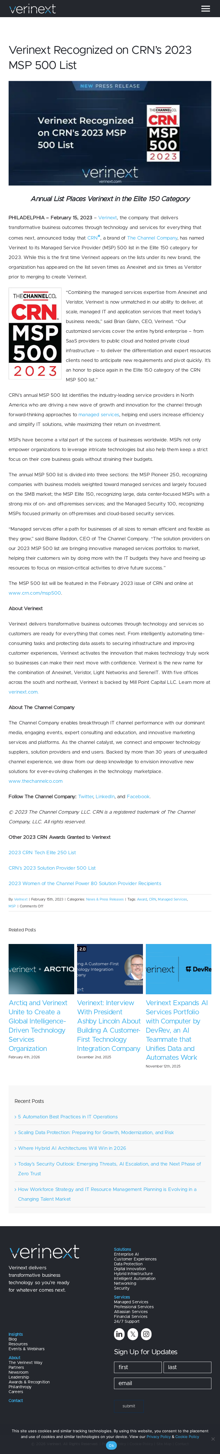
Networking (125, 1274)
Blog (13, 1330)
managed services (98, 414)
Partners (16, 1359)
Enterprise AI (126, 1245)
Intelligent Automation (135, 1270)
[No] (213, 1439)
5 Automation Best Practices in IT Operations (67, 1107)
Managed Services (172, 899)
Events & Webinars (27, 1340)
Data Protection (128, 1255)
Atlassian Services (131, 1303)
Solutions (122, 1240)
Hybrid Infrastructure (133, 1265)
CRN (92, 238)
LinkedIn (105, 796)
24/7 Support (127, 1312)
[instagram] (146, 1325)
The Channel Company (152, 238)
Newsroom (18, 1363)
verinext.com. (24, 692)
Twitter (85, 796)
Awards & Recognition (29, 1373)
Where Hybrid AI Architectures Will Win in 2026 (72, 1139)
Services (122, 1288)
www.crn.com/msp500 (35, 593)
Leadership (19, 1368)
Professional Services (134, 1298)
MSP (12, 906)
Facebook (138, 796)
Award (142, 899)
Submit (129, 1397)
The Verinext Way (25, 1354)
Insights (16, 1325)
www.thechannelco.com (35, 781)
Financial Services (131, 1308)
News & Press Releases (105, 899)
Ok (111, 1445)
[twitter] (132, 1325)
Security (121, 1279)
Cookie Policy (187, 1436)
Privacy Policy (159, 1436)
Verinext (107, 217)
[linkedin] (119, 1325)
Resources (18, 1335)
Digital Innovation (130, 1260)
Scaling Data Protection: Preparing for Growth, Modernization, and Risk (96, 1123)
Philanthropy (20, 1378)
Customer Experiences (135, 1250)
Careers (16, 1383)
